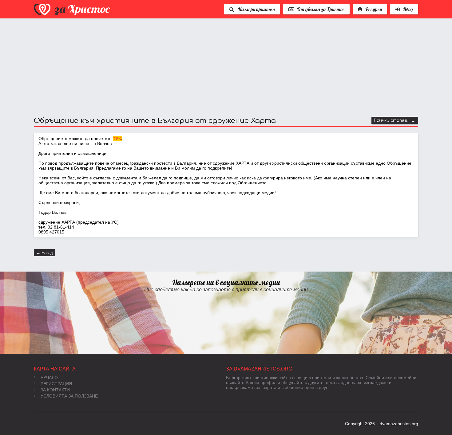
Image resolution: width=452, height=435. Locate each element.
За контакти (55, 389)
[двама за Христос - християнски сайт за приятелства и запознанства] (72, 9)
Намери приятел (256, 9)
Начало (49, 377)
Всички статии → (394, 120)
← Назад (44, 252)
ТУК (117, 138)
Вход (408, 9)
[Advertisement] (218, 68)
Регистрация (56, 383)
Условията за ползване (69, 396)
